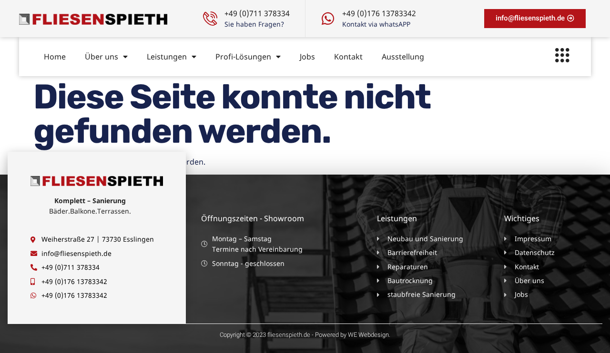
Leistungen (167, 56)
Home (55, 56)
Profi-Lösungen (243, 56)
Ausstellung (403, 56)
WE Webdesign (368, 334)
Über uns (101, 56)
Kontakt (348, 56)
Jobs (307, 56)
